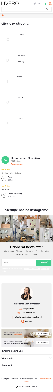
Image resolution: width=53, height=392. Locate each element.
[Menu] (49, 3)
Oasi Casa (20, 97)
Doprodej (20, 62)
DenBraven (21, 56)
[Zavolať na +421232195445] (34, 3)
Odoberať (43, 262)
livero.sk (28, 321)
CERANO (20, 35)
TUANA (20, 118)
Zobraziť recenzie (17, 164)
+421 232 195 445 (28, 313)
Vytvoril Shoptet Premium (28, 386)
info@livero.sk (28, 308)
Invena (19, 77)
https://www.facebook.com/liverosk (28, 317)
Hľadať (47, 9)
